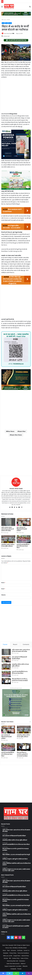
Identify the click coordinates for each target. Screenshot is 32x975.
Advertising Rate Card (12, 961)
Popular (5, 644)
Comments (26, 644)
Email (3, 588)
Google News (16, 955)
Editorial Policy (25, 955)
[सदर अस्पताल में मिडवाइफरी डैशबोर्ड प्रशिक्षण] (24, 522)
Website (3, 595)
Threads (19, 968)
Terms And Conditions (23, 953)
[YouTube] (19, 507)
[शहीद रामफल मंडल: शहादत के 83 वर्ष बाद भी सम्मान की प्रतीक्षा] (8, 522)
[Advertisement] (16, 96)
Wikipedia (25, 966)
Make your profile (7, 955)
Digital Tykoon (26, 945)
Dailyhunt (23, 963)
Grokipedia (13, 968)
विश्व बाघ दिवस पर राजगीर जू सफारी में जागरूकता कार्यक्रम (20, 679)
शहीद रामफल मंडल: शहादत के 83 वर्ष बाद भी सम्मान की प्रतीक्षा (7, 529)
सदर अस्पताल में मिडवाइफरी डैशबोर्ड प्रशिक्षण (22, 529)
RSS (10, 958)
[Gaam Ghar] (9, 6)
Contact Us (26, 950)
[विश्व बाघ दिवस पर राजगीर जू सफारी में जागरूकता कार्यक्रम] (6, 681)
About (4, 950)
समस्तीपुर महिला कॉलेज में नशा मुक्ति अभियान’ (7, 545)
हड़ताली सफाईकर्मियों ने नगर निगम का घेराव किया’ (13, 1)
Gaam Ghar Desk (8, 33)
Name (3, 582)
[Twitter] (15, 507)
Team (8, 950)
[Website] (10, 507)
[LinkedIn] (17, 507)
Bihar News (10, 431)
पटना (3, 23)
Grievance (13, 950)
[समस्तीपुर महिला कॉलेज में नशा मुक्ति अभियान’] (8, 539)
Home (4, 19)
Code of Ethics (24, 958)
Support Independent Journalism (13, 966)
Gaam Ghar (22, 431)
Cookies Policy (16, 958)
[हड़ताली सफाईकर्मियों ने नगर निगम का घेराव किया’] (24, 539)
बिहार (6, 23)
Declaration (22, 961)
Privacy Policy (13, 953)
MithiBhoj (15, 947)
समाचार (8, 19)
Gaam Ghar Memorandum (13, 963)
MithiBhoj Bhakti (22, 947)
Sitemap (6, 958)
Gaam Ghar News (16, 435)
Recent (15, 644)
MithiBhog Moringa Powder (16, 688)
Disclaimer (5, 953)
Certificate (19, 950)
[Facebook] (13, 507)
